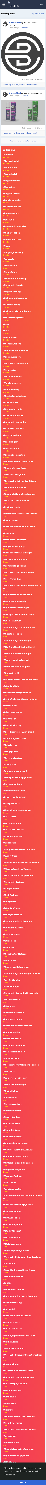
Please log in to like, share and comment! (20, 84)
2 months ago (14, 28)
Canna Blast (15, 22)
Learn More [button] (9, 1475)
